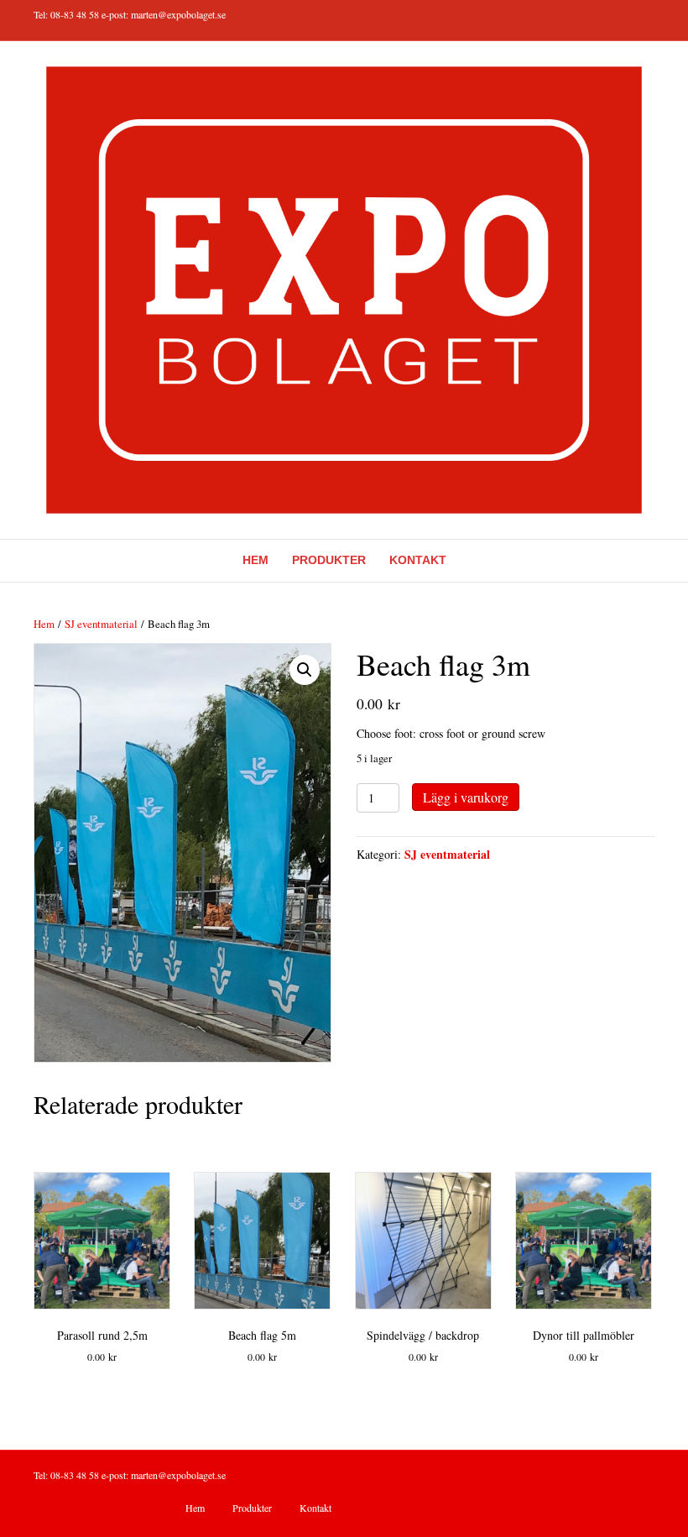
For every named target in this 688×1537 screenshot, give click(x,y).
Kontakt (417, 560)
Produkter (329, 560)
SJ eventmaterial (101, 623)
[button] (304, 670)
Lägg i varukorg (465, 797)
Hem (255, 560)
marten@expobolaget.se (178, 14)
